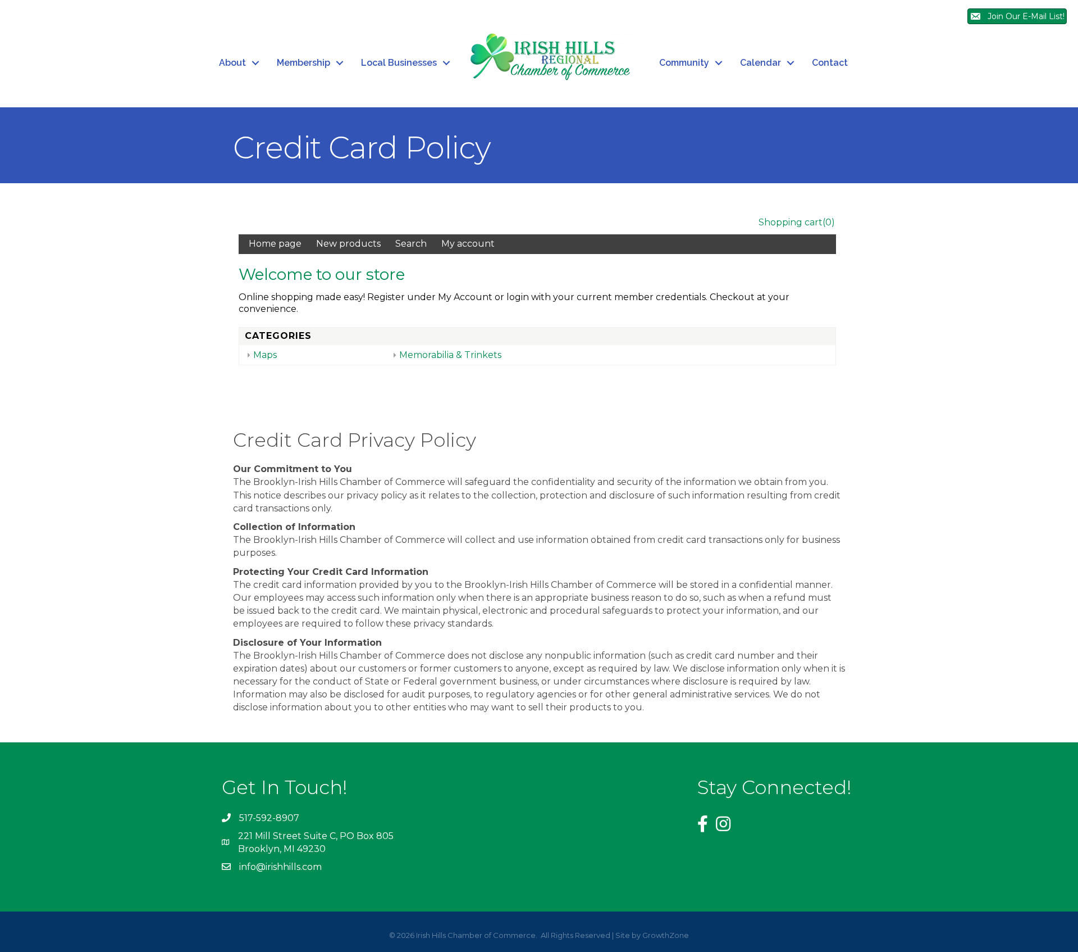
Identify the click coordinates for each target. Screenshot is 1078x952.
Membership (303, 62)
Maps (265, 355)
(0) (829, 222)
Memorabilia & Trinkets (450, 355)
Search (411, 243)
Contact (830, 62)
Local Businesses (399, 62)
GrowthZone (665, 935)
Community (684, 62)
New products (348, 243)
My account (468, 243)
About (232, 62)
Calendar (760, 62)
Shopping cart (791, 222)
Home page (275, 243)
